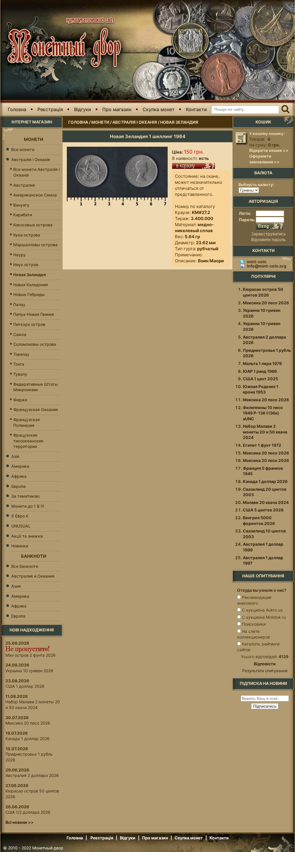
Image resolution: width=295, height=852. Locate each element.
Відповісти (265, 663)
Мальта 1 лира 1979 (262, 363)
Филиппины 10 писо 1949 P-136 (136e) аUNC (263, 413)
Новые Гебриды (29, 294)
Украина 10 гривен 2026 (29, 670)
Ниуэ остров (25, 264)
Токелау (21, 354)
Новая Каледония (30, 284)
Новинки (19, 545)
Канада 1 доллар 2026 (27, 738)
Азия (16, 586)
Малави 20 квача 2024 (266, 502)
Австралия (24, 185)
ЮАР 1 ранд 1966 (260, 371)
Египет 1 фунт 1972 (262, 445)
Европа (18, 616)
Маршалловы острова (35, 244)
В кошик (193, 166)
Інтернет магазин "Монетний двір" (62, 42)
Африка (19, 476)
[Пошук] (285, 109)
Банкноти (33, 556)
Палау (19, 304)
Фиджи (20, 399)
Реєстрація (50, 109)
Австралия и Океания (32, 576)
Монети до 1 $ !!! (27, 506)
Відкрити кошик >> (269, 150)
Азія (15, 456)
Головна (17, 109)
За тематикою (25, 496)
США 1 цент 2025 (260, 378)
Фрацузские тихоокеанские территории (28, 441)
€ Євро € (20, 515)
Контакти (196, 109)
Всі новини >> (19, 822)
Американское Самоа (35, 194)
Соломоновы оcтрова (34, 344)
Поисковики (254, 624)
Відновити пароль (268, 239)
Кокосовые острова (32, 224)
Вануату (21, 205)
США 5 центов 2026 (263, 509)
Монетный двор (47, 847)
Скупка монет (159, 109)
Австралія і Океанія (134, 122)
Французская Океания (35, 409)
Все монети (22, 149)
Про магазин (116, 109)
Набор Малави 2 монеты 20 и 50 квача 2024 (265, 432)
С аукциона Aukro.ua (262, 610)
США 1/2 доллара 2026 (27, 812)
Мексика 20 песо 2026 (27, 723)
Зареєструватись (268, 233)
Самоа (19, 334)
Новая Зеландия (179, 122)
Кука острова (26, 234)
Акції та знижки (27, 536)
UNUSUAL (21, 526)
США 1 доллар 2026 (24, 686)
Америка (20, 466)
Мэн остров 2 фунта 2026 (30, 655)
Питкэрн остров (29, 324)
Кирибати (22, 214)
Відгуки (82, 109)
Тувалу (20, 374)
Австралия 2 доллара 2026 (32, 775)
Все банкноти (24, 566)
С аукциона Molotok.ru (264, 617)
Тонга (18, 364)
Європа (18, 486)
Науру (19, 254)
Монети (100, 122)
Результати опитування (265, 670)
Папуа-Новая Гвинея (33, 314)
